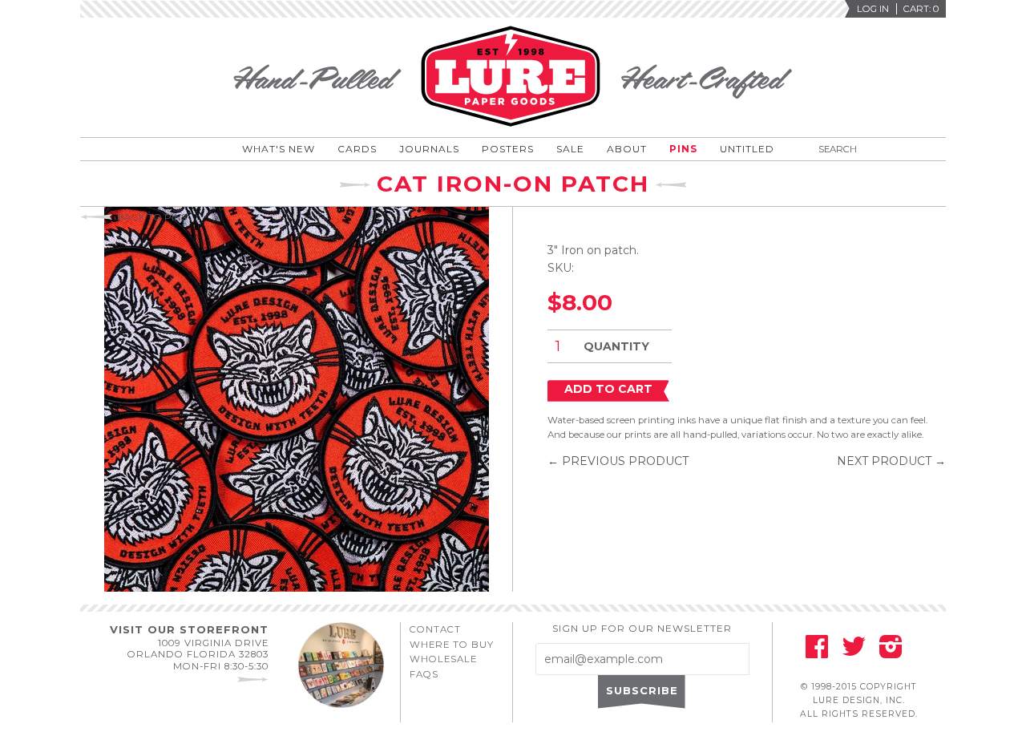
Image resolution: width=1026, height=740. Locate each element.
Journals (429, 149)
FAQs (424, 674)
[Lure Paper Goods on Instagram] (891, 652)
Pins (683, 149)
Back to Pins (152, 217)
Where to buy (452, 644)
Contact (435, 629)
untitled (747, 149)
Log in (873, 8)
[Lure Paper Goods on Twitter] (854, 652)
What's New (278, 149)
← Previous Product (618, 461)
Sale (570, 149)
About (627, 149)
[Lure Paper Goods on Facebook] (817, 652)
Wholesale (443, 659)
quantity (616, 346)
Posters (508, 149)
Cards (357, 149)
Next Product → (891, 461)
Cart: (921, 8)
